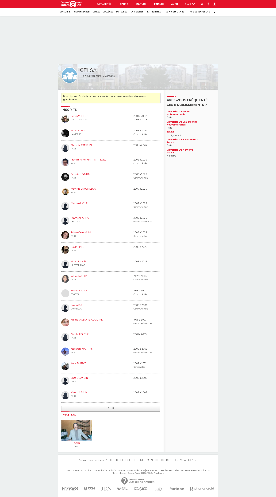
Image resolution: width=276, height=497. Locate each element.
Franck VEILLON (79, 116)
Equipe (88, 470)
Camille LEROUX (79, 334)
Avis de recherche (200, 12)
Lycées (96, 12)
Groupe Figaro (134, 473)
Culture (140, 4)
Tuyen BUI (76, 305)
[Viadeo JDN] (158, 489)
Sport (124, 4)
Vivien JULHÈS (78, 261)
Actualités (104, 4)
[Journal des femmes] (69, 489)
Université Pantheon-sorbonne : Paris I (179, 113)
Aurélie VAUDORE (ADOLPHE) (87, 319)
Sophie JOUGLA (79, 290)
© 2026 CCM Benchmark (153, 473)
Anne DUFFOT (79, 363)
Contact (121, 470)
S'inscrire (65, 12)
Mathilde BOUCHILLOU (83, 188)
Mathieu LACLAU (80, 203)
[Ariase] (177, 488)
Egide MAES (77, 247)
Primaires (121, 12)
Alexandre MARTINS (81, 348)
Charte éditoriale (100, 470)
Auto (174, 4)
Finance (159, 4)
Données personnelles (169, 470)
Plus (188, 4)
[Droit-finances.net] (122, 489)
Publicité (112, 470)
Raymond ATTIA (80, 217)
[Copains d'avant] (140, 489)
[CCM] (89, 489)
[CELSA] (69, 75)
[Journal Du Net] (106, 489)
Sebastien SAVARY (80, 174)
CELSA (170, 132)
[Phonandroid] (202, 489)
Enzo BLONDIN (79, 377)
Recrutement (152, 470)
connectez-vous (117, 96)
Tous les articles (133, 470)
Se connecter (81, 12)
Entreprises (154, 12)
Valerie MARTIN (79, 276)
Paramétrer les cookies (190, 470)
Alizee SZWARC (79, 130)
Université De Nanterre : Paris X (180, 151)
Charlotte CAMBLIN (81, 145)
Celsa (77, 443)
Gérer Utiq (205, 470)
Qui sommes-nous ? (74, 470)
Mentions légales (119, 473)
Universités (136, 12)
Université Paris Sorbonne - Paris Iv (182, 141)
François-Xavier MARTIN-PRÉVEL (88, 159)
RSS (142, 470)
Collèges (108, 12)
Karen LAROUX (79, 392)
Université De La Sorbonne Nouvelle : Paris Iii (182, 123)
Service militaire (174, 12)
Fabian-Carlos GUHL (81, 232)
